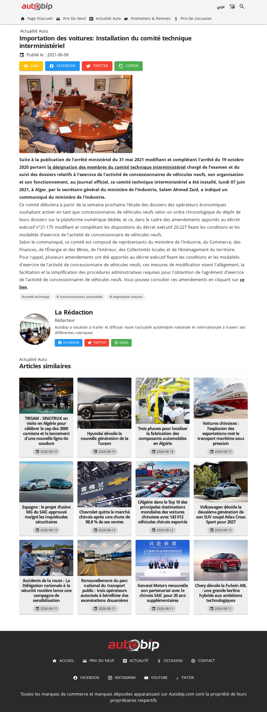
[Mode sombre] (232, 6)
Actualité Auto (34, 31)
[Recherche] (242, 6)
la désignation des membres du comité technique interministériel (116, 167)
